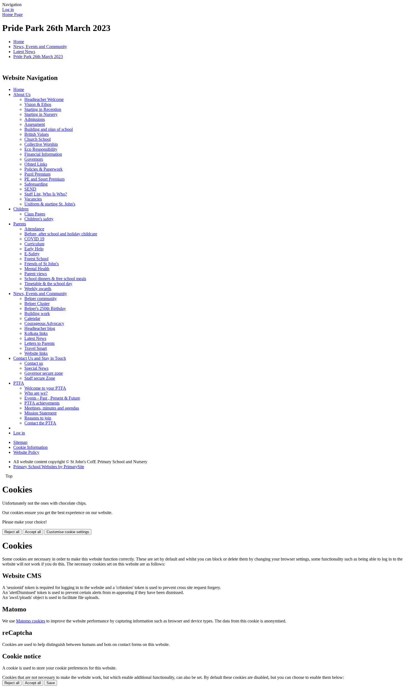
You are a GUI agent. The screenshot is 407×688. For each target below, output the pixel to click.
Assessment (34, 124)
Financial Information (43, 154)
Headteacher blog (39, 328)
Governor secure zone (43, 373)
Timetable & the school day (48, 283)
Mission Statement (40, 413)
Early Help (33, 248)
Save (51, 683)
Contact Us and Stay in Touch (39, 358)
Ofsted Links (35, 164)
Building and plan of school (48, 129)
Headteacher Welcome (44, 99)
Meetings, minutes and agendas (51, 408)
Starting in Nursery (41, 114)
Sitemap (20, 442)
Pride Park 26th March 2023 (38, 56)
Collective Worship (41, 144)
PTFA (18, 383)
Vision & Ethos (37, 104)
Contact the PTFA (40, 423)
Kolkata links (36, 333)
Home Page (12, 14)
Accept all (33, 532)
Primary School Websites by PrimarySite (48, 466)
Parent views (35, 273)
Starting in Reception (42, 109)
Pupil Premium (37, 174)
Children (21, 209)
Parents (19, 223)
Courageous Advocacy (44, 323)
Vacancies (33, 199)
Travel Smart (35, 348)
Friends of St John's (41, 263)
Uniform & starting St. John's (49, 204)
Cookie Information (30, 447)
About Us (21, 94)
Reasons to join (37, 418)
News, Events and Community (40, 46)
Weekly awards (37, 288)
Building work (37, 313)
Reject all (11, 532)
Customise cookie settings (68, 532)
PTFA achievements (42, 403)
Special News (36, 368)
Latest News (24, 51)
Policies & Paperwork (43, 169)
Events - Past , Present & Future (52, 398)
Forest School (36, 258)
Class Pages (34, 214)
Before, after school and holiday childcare (60, 233)
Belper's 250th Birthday (45, 308)
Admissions (34, 119)
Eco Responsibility (40, 149)
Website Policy (26, 452)
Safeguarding (36, 184)
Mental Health (36, 268)
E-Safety (32, 253)
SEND (30, 189)
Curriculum (34, 243)
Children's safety (38, 219)
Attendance (34, 228)
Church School (37, 139)
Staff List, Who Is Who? (45, 194)
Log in (8, 9)
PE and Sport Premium (44, 179)
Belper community (40, 298)
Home (18, 41)
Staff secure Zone (39, 378)
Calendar (32, 318)
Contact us (33, 363)
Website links (36, 353)
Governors (33, 159)
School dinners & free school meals (55, 278)
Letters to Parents (39, 343)
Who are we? (36, 393)
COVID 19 (34, 238)
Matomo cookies (30, 621)
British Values (36, 134)
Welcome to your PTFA (45, 388)
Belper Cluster (37, 303)
